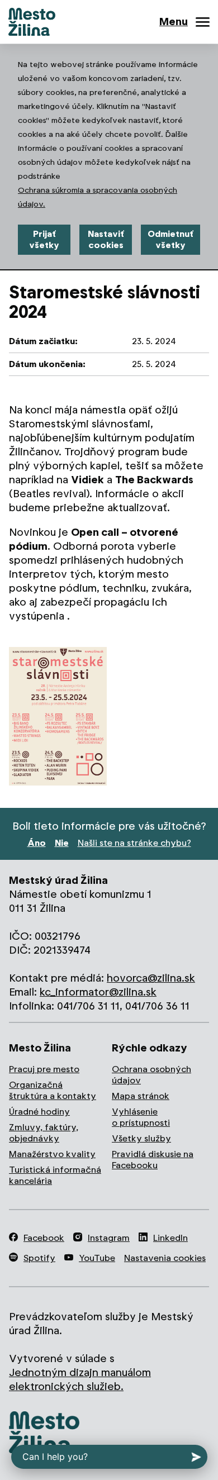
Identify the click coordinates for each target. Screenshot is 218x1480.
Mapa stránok (140, 1096)
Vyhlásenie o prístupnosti (141, 1117)
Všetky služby (141, 1138)
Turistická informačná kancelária (55, 1175)
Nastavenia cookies (165, 1258)
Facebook (43, 1238)
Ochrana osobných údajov (151, 1074)
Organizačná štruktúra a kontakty (52, 1090)
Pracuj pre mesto (44, 1069)
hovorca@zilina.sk (151, 978)
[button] (58, 716)
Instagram (109, 1238)
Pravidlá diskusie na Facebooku (152, 1159)
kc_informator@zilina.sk (98, 992)
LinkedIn (170, 1238)
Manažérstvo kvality (52, 1154)
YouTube (97, 1258)
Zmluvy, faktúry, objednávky (43, 1132)
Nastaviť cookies (106, 239)
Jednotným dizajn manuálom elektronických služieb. (80, 1379)
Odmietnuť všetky (170, 239)
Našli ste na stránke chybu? (134, 843)
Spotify (39, 1258)
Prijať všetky (44, 239)
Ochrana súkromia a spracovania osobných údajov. (97, 197)
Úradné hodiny (39, 1111)
